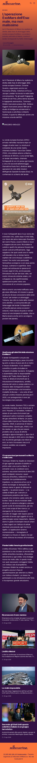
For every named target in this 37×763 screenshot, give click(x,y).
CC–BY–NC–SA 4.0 (10, 754)
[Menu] (34, 3)
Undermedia (21, 754)
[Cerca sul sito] (30, 3)
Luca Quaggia (8, 43)
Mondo (4, 10)
